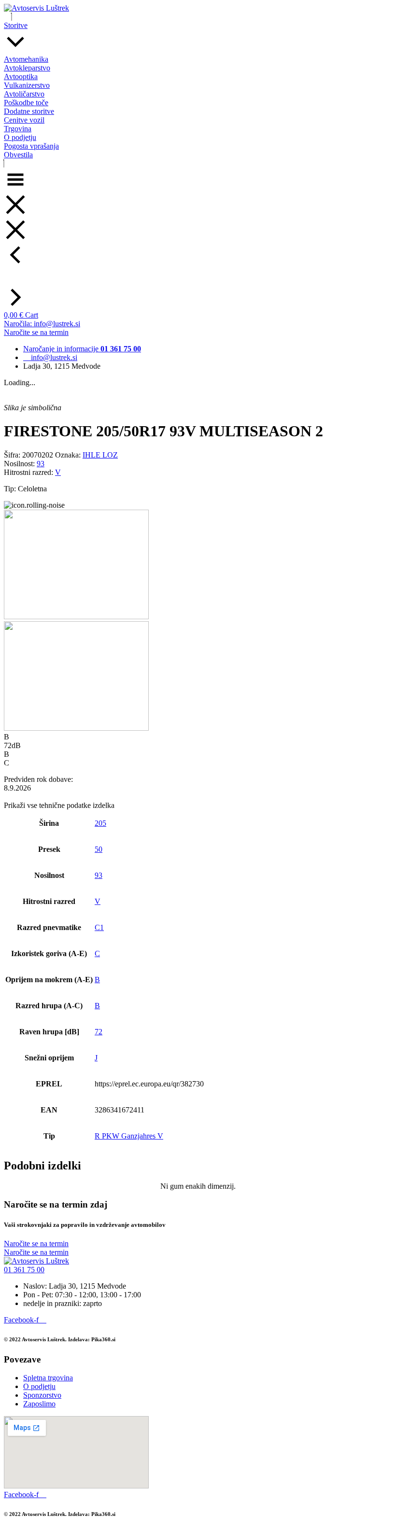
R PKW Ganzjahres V (129, 1136)
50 (98, 849)
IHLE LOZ (100, 455)
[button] (24, 1269)
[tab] (198, 801)
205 (100, 823)
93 (40, 463)
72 (98, 1032)
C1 (99, 927)
